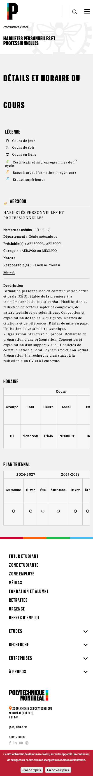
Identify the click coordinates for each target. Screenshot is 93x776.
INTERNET (66, 436)
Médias (15, 582)
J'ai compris (32, 770)
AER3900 (29, 251)
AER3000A (35, 244)
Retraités (18, 600)
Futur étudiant (24, 556)
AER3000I (54, 244)
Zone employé (22, 573)
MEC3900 (49, 251)
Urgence (17, 608)
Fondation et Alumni (28, 591)
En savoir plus (58, 770)
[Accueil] (12, 11)
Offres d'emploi (24, 617)
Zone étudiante (24, 565)
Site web (9, 272)
